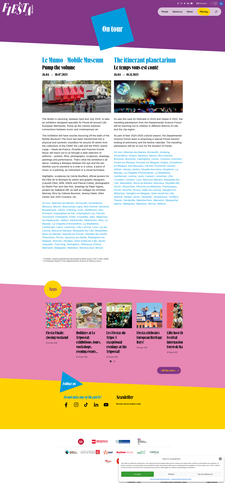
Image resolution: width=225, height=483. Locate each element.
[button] (221, 3)
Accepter (137, 474)
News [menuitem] (190, 11)
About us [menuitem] (177, 11)
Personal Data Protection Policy (160, 479)
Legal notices (211, 482)
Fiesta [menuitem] (164, 11)
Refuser (171, 474)
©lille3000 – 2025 (134, 482)
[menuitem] (216, 11)
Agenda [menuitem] (204, 11)
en (215, 3)
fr (212, 3)
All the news (168, 370)
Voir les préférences (205, 474)
